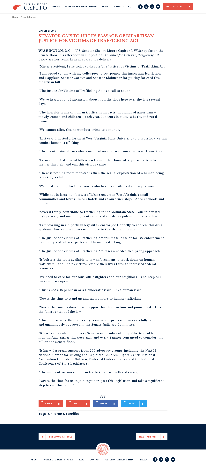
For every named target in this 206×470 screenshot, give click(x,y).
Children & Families (63, 414)
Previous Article (61, 436)
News (105, 6)
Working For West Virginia (80, 6)
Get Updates (174, 6)
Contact (118, 6)
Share (104, 403)
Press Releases (28, 17)
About (56, 6)
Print (49, 403)
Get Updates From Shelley (119, 459)
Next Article (148, 436)
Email (76, 403)
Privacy (143, 459)
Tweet (132, 403)
